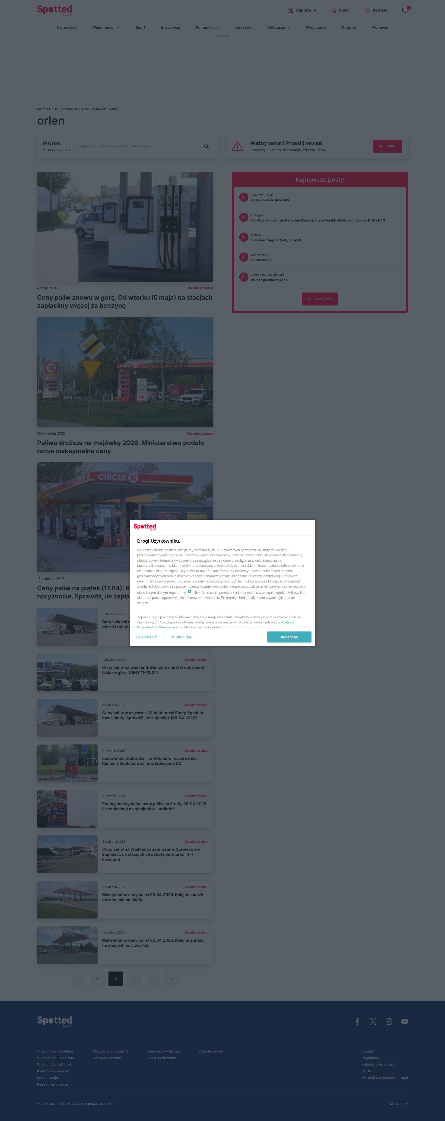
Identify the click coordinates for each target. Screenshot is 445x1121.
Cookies (165, 627)
